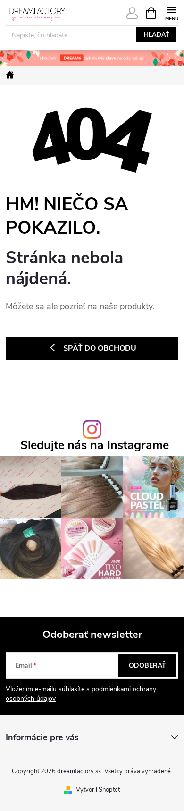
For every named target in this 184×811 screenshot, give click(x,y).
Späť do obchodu (99, 348)
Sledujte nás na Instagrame (94, 445)
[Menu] (171, 12)
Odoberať (147, 665)
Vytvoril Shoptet (98, 790)
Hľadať (156, 35)
